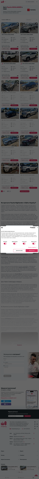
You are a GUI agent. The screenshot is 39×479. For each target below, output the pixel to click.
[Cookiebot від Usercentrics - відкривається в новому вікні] (30, 227)
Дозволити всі (31, 250)
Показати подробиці (32, 247)
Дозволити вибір (19, 250)
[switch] (14, 243)
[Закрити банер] (37, 227)
